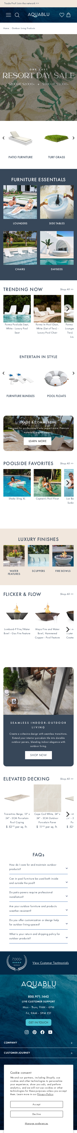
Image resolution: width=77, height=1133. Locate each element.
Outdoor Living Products (23, 28)
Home (6, 28)
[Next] (67, 308)
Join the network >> (28, 3)
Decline (36, 1114)
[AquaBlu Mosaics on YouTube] (50, 1031)
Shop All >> (67, 289)
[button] (4, 138)
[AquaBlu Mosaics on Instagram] (27, 1031)
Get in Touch (38, 1022)
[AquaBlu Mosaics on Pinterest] (35, 1031)
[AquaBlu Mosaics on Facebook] (42, 1031)
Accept (36, 1104)
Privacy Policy (45, 1094)
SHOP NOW (38, 755)
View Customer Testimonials (51, 963)
